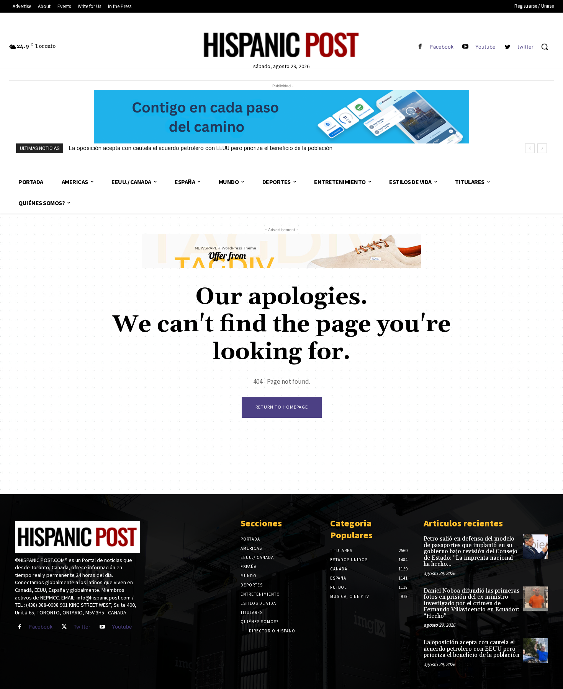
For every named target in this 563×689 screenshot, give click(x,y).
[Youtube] (465, 47)
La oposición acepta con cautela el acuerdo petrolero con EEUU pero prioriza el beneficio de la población (200, 148)
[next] (542, 148)
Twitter (82, 627)
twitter (525, 47)
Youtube (485, 47)
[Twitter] (64, 627)
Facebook (441, 47)
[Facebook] (420, 47)
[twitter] (507, 47)
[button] (544, 46)
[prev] (530, 148)
